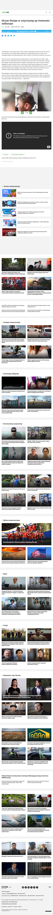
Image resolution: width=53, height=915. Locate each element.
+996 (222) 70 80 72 (31, 895)
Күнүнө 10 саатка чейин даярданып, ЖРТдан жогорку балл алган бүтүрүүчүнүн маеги (37, 613)
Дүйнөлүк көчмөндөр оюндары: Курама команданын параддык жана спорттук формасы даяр (13, 644)
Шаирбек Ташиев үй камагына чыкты (12, 856)
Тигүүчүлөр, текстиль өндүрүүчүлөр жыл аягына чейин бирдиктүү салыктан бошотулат (13, 361)
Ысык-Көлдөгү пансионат (17, 154)
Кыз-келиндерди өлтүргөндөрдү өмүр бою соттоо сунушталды (39, 877)
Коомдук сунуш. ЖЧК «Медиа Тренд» (9, 901)
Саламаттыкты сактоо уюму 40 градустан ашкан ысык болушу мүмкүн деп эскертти (13, 562)
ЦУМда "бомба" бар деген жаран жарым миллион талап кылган (38, 441)
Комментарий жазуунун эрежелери (9, 903)
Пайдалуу (20, 906)
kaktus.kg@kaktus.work (12, 893)
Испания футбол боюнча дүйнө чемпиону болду (20, 542)
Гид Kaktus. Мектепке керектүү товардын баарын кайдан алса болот (13, 306)
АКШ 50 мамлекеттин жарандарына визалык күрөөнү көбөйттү (37, 562)
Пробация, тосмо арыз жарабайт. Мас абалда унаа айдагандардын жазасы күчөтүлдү (37, 763)
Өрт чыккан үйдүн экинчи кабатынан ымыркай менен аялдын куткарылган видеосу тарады (12, 463)
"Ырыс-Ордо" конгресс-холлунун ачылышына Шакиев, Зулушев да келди (13, 292)
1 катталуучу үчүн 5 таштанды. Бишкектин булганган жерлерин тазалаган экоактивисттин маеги (11, 613)
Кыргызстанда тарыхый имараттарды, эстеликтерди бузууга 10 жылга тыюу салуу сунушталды (13, 411)
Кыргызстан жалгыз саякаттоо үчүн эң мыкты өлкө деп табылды (38, 782)
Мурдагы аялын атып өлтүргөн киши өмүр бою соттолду (39, 508)
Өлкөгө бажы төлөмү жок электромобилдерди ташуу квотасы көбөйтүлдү (25, 777)
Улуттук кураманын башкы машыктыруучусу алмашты (9, 663)
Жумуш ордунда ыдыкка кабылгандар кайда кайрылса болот (38, 360)
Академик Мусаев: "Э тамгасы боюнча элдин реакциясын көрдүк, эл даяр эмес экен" (13, 593)
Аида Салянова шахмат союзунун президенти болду (36, 663)
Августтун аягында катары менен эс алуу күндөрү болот (38, 306)
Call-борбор (15, 906)
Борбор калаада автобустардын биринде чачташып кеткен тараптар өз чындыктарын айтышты (38, 463)
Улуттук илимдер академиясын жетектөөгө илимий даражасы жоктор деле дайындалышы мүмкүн (38, 830)
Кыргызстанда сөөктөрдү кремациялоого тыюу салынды (13, 391)
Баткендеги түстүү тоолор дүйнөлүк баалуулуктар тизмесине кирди (12, 743)
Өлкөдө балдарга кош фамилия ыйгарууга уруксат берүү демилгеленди (39, 391)
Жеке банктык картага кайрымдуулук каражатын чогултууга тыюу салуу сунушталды (12, 830)
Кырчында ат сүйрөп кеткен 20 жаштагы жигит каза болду (38, 489)
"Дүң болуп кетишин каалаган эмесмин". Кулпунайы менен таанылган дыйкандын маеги (39, 593)
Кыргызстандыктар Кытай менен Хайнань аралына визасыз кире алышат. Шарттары (13, 310)
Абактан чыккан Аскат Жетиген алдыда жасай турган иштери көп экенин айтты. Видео (13, 341)
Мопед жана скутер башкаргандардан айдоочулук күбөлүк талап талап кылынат (14, 762)
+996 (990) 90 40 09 (14, 895)
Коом (3, 26)
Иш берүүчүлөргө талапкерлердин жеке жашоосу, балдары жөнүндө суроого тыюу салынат (39, 858)
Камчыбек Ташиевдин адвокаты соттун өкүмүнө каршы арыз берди (13, 877)
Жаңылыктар (4, 906)
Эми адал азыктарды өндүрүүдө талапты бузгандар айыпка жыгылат (38, 743)
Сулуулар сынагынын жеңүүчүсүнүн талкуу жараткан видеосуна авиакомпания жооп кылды (22, 696)
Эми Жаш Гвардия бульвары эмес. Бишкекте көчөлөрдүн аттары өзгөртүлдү (13, 273)
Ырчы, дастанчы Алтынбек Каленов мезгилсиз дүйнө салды (12, 717)
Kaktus (22, 26)
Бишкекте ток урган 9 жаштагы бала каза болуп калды (13, 489)
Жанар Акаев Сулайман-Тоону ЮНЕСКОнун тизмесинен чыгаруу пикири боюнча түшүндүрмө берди (39, 293)
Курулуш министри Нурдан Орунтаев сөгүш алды (37, 273)
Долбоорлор (9, 906)
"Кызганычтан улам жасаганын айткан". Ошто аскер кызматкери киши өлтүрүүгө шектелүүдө (13, 442)
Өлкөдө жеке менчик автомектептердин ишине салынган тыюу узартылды (38, 340)
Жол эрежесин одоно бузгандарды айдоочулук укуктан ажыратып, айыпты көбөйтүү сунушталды (38, 810)
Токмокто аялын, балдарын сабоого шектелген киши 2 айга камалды (12, 508)
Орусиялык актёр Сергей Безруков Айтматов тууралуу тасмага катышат (37, 717)
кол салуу (5, 154)
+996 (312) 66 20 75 (21, 893)
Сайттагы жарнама (6, 891)
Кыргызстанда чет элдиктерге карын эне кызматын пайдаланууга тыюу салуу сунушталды (13, 783)
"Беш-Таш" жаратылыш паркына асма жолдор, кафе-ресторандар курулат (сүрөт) (13, 809)
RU (50, 887)
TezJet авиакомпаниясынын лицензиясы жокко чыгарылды (38, 410)
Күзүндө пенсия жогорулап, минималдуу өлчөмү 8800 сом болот (38, 310)
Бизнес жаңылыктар (12, 186)
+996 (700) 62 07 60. (32, 157)
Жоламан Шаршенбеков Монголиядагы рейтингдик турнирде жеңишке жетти (38, 643)
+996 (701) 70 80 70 (40, 895)
